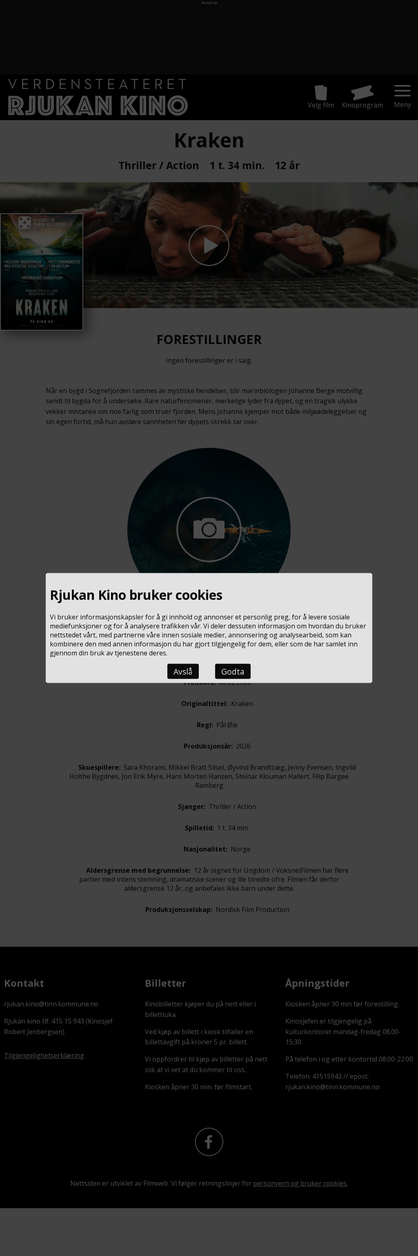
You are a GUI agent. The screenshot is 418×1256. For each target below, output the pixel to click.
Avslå (183, 671)
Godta (233, 671)
